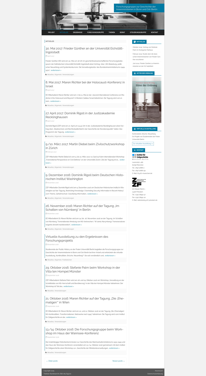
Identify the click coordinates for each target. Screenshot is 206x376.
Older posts (52, 361)
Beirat (122, 32)
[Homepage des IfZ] (140, 159)
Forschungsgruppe (95, 32)
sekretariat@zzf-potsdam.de (147, 200)
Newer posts (119, 361)
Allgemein (58, 74)
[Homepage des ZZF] (139, 186)
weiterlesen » (56, 70)
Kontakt (154, 32)
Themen (112, 32)
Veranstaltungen (68, 74)
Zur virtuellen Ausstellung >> (143, 143)
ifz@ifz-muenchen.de (144, 173)
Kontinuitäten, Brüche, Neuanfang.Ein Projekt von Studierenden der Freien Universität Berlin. (146, 136)
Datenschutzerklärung (155, 374)
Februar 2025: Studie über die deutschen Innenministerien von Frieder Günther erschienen (147, 56)
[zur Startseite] (103, 15)
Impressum (159, 371)
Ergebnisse (77, 32)
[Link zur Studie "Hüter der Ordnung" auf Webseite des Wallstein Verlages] (146, 122)
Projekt (51, 32)
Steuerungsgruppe (138, 32)
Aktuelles (64, 32)
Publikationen (67, 260)
